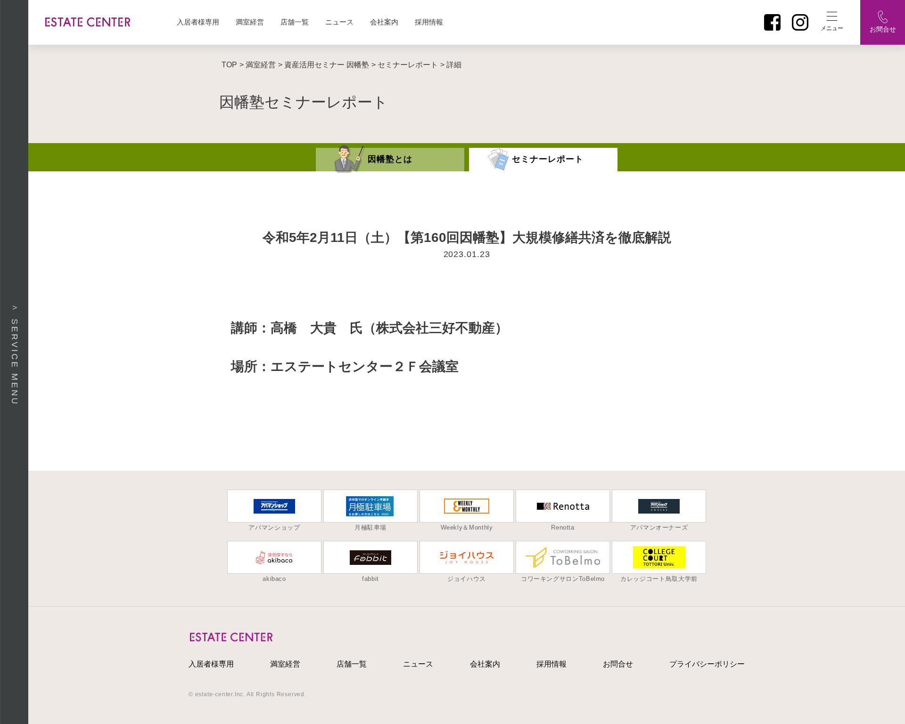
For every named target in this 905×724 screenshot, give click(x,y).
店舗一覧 (294, 22)
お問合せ (618, 664)
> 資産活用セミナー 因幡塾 (323, 65)
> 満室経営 (257, 65)
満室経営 (250, 22)
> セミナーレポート (404, 65)
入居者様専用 (198, 22)
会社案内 (384, 22)
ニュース (339, 22)
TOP (229, 65)
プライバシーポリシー (707, 664)
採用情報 (429, 22)
